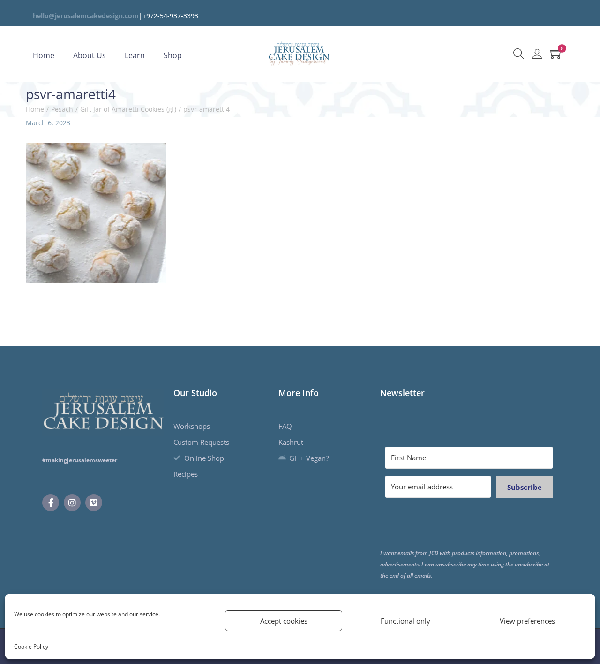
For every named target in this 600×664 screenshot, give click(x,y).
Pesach (62, 109)
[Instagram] (72, 502)
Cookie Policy (31, 646)
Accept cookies (284, 621)
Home (35, 109)
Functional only (405, 621)
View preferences (527, 621)
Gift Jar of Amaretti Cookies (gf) (128, 109)
